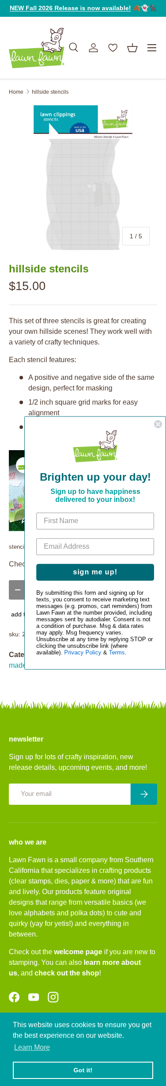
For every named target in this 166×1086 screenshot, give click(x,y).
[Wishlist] (113, 47)
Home (16, 92)
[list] (83, 178)
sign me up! (95, 572)
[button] (132, 47)
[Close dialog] (158, 424)
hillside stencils (50, 92)
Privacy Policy (82, 653)
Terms (117, 653)
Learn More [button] (32, 1047)
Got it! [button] (83, 1070)
